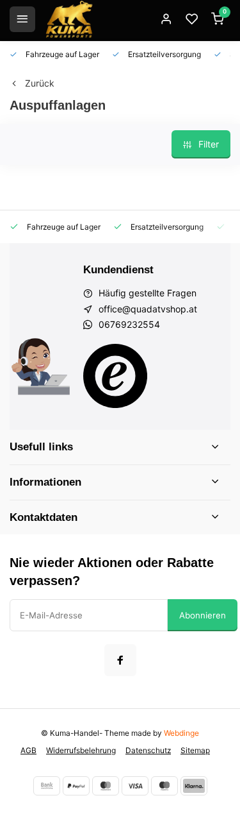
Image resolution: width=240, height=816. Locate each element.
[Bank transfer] (46, 785)
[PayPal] (76, 785)
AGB (28, 750)
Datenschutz (148, 750)
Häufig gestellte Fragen (147, 292)
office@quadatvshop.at (148, 308)
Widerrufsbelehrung (81, 750)
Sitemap (195, 750)
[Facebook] (120, 660)
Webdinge (181, 733)
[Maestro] (164, 785)
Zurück (39, 83)
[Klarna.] (193, 785)
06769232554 (129, 324)
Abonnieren (202, 615)
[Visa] (135, 785)
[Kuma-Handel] (69, 19)
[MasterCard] (105, 785)
